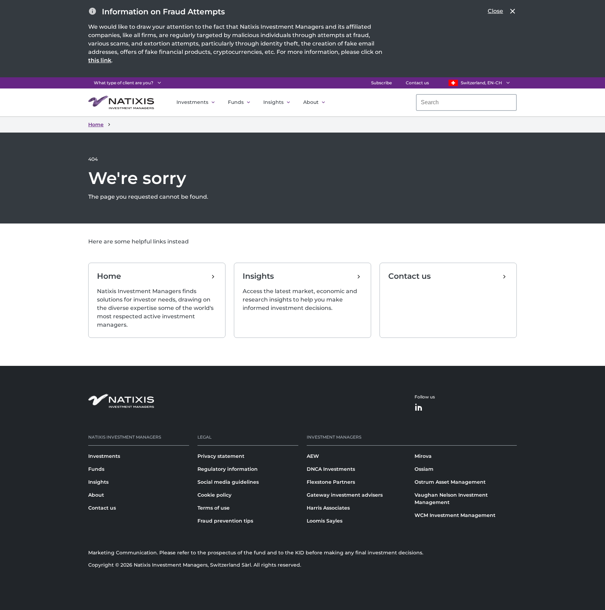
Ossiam (424, 469)
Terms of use (213, 508)
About (311, 102)
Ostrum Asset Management (450, 482)
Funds (236, 102)
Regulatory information (227, 469)
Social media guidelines (228, 482)
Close (495, 11)
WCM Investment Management (455, 515)
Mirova (423, 456)
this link (99, 60)
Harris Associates (328, 508)
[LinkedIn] (419, 407)
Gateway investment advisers (345, 495)
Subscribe (381, 82)
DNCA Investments (331, 469)
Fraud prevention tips (225, 521)
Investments (192, 102)
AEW (313, 456)
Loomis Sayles (324, 521)
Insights (273, 102)
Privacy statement (220, 456)
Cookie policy (214, 495)
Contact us (417, 82)
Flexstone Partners (331, 482)
